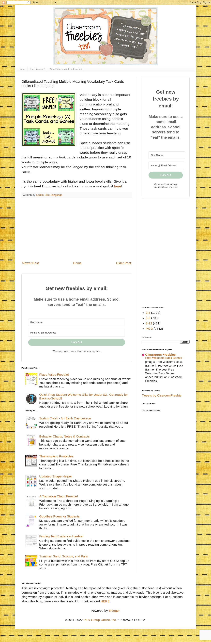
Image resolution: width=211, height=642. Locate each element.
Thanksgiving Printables (56, 456)
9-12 (149, 323)
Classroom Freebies (160, 354)
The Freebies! (37, 69)
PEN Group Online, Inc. (100, 620)
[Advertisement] (76, 232)
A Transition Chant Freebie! (58, 496)
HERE (105, 601)
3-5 (148, 312)
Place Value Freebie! (54, 374)
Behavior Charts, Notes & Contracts (64, 436)
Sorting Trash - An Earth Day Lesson (65, 418)
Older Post (123, 263)
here (117, 186)
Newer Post (30, 263)
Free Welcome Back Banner (164, 358)
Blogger (114, 610)
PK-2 (149, 328)
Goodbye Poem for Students (59, 516)
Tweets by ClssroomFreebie (161, 395)
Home (22, 69)
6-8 (148, 318)
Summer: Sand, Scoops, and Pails (63, 556)
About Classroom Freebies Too (66, 69)
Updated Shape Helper (55, 476)
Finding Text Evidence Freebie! (61, 536)
